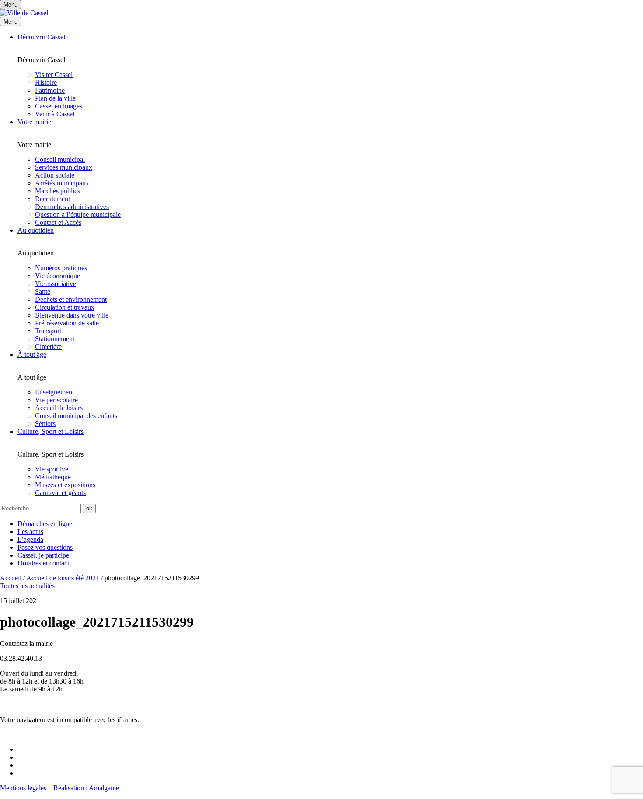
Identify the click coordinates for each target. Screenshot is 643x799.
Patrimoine (50, 90)
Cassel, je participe (43, 555)
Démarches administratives (72, 206)
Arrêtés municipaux (62, 183)
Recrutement (52, 198)
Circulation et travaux (64, 307)
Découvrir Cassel (41, 37)
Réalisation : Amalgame (86, 788)
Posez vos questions (45, 547)
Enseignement (54, 392)
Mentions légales (23, 788)
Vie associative (55, 283)
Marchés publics (57, 191)
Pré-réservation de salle (67, 323)
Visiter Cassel (54, 74)
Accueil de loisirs (59, 408)
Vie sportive (51, 469)
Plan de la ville (55, 98)
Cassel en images (58, 106)
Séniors (45, 423)
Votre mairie (34, 122)
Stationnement (54, 338)
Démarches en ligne (44, 523)
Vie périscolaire (56, 400)
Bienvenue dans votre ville (71, 315)
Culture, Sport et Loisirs (50, 431)
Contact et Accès (58, 222)
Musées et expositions (65, 484)
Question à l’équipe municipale (78, 214)
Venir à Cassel (54, 114)
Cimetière (48, 346)
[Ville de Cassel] (24, 13)
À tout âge (31, 354)
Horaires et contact (43, 563)
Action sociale (54, 175)
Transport (48, 331)
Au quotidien (35, 230)
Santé (42, 291)
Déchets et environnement (71, 299)
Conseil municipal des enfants (76, 415)
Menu (10, 21)
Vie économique (57, 275)
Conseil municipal (60, 159)
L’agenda (30, 539)
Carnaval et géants (60, 492)
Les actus (30, 531)
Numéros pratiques (61, 268)
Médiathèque (53, 477)
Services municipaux (63, 167)
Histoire (46, 82)
